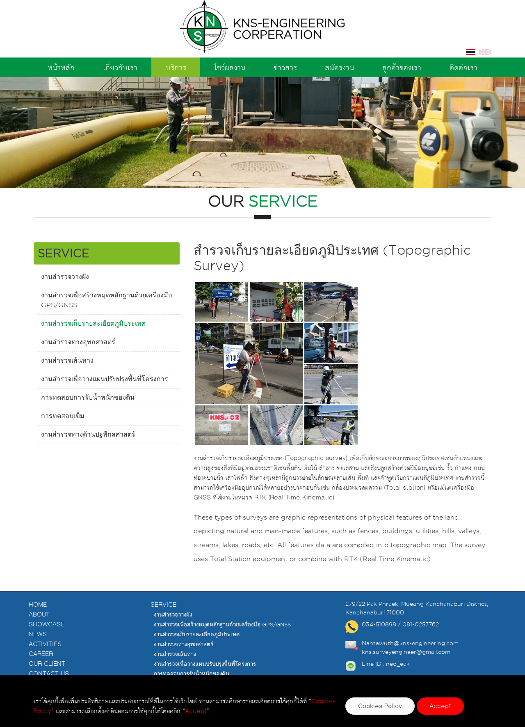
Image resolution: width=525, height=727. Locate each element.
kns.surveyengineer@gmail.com (406, 652)
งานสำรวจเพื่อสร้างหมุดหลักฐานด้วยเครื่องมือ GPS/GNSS (106, 300)
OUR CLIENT (47, 663)
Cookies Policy (380, 706)
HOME (38, 604)
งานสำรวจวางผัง (65, 276)
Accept (440, 706)
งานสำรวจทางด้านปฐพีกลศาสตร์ (88, 434)
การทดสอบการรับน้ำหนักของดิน (88, 397)
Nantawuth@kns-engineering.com (410, 643)
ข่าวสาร (285, 67)
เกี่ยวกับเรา (120, 67)
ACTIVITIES (45, 644)
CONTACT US (49, 673)
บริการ (176, 67)
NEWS (38, 634)
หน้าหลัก (61, 67)
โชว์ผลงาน (229, 67)
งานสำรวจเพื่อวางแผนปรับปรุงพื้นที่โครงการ (104, 378)
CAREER (41, 653)
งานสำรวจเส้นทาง (67, 360)
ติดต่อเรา (463, 67)
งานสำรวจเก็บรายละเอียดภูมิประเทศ (93, 323)
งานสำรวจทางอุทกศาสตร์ (78, 341)
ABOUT (39, 614)
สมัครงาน (339, 67)
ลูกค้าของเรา (401, 67)
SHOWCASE (46, 624)
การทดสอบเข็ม (62, 415)
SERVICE (163, 604)
